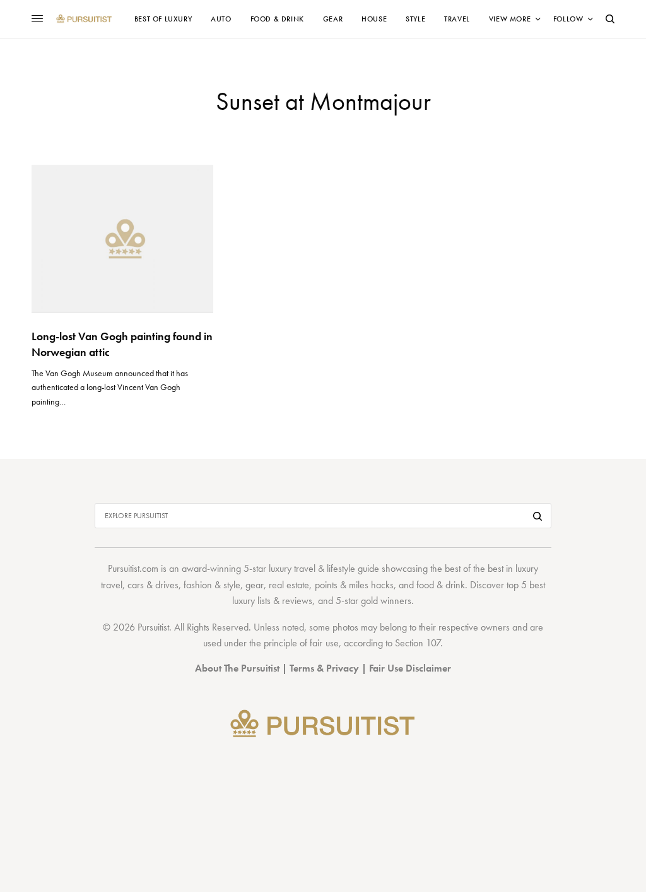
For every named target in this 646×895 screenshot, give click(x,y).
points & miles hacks (354, 584)
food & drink (440, 584)
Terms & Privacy (324, 668)
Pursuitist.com (133, 568)
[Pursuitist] (84, 19)
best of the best (474, 568)
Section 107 (417, 642)
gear (254, 584)
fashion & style (212, 584)
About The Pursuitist (237, 668)
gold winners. (387, 600)
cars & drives (153, 584)
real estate (289, 584)
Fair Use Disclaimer (410, 668)
